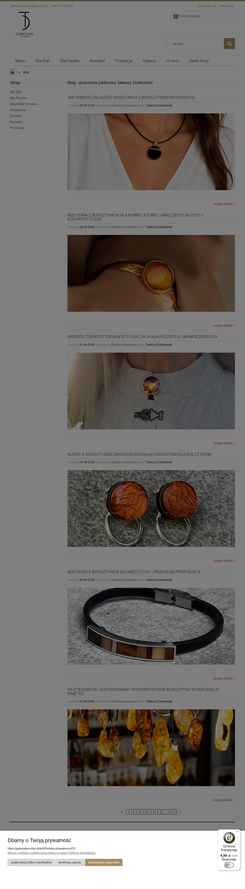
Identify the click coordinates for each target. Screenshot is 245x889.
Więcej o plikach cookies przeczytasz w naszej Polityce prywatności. (52, 853)
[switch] (229, 865)
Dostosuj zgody (69, 862)
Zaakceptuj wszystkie (104, 862)
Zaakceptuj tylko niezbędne (31, 862)
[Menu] (237, 832)
